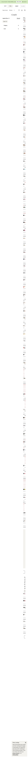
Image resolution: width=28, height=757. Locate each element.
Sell (11, 6)
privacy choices (16, 753)
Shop (5, 6)
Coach (4, 21)
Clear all (18, 18)
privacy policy (15, 754)
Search (22, 6)
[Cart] (24, 10)
